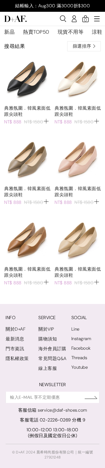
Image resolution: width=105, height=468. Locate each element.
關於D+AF (15, 329)
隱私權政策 (17, 358)
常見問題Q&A (52, 358)
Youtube (79, 367)
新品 (9, 32)
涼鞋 (97, 32)
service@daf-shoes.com (62, 410)
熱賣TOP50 (36, 32)
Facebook (81, 348)
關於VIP (46, 329)
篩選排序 (82, 46)
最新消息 (15, 339)
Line (75, 329)
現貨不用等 (71, 32)
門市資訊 (15, 349)
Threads (79, 358)
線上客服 (47, 368)
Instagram (81, 339)
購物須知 (47, 339)
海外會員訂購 (52, 349)
